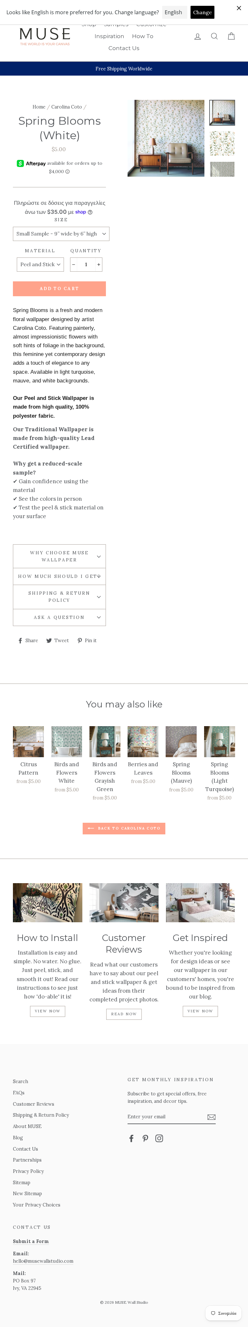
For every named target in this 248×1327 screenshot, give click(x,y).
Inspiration (109, 36)
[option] (124, 68)
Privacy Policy (28, 1171)
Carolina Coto (66, 107)
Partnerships (27, 1160)
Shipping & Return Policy (59, 596)
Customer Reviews (33, 1104)
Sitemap (21, 1182)
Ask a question (59, 617)
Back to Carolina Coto (128, 828)
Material (40, 251)
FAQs (19, 1093)
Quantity (86, 251)
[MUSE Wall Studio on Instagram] (159, 1138)
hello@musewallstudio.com (43, 1261)
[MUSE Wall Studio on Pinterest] (145, 1138)
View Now (48, 1011)
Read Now (124, 1014)
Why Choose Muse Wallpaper (59, 556)
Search (20, 1081)
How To (142, 36)
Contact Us (124, 48)
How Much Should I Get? (59, 576)
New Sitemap (27, 1193)
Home (39, 107)
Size (61, 220)
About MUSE (27, 1126)
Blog (18, 1137)
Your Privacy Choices (36, 1205)
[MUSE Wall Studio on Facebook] (131, 1138)
